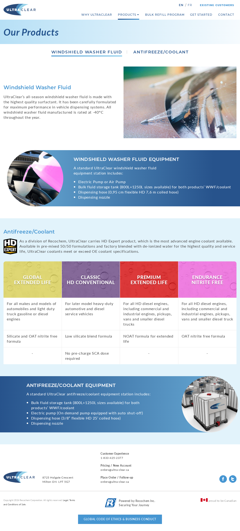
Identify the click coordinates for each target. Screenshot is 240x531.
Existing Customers (217, 5)
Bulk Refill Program (164, 14)
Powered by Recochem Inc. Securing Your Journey (137, 503)
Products (127, 14)
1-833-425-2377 (112, 458)
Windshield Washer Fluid (86, 52)
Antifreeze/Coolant (161, 52)
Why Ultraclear (96, 14)
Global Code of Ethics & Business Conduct (120, 519)
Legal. (66, 500)
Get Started (201, 14)
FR (190, 5)
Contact (226, 14)
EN (181, 5)
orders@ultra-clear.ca (115, 470)
